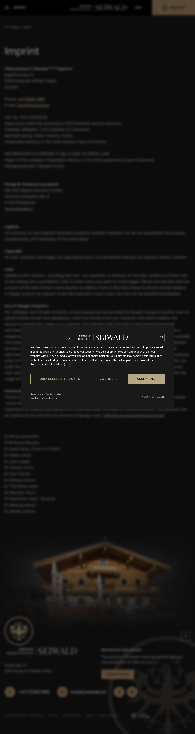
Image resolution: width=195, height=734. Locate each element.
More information (152, 397)
